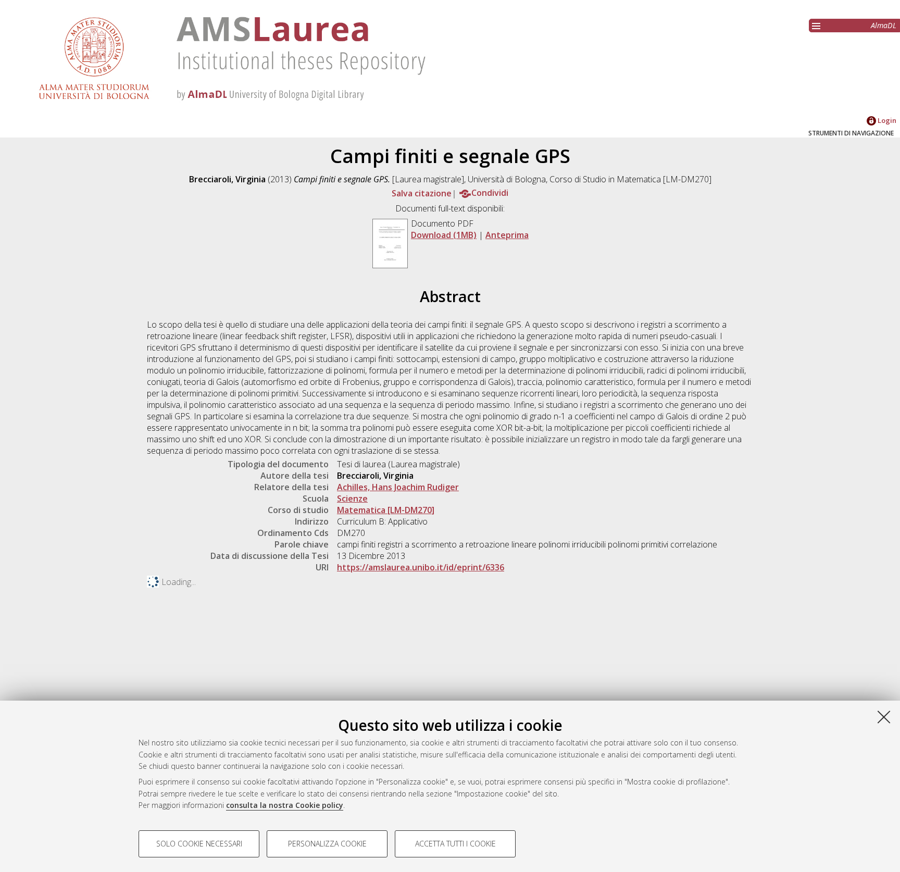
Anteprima (507, 235)
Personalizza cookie (327, 844)
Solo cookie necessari (199, 844)
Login (886, 120)
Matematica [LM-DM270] (385, 510)
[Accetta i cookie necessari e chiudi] (884, 716)
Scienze (352, 498)
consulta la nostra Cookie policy (284, 805)
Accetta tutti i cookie (455, 844)
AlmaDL (883, 25)
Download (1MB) (444, 235)
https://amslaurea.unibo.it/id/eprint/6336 (420, 567)
